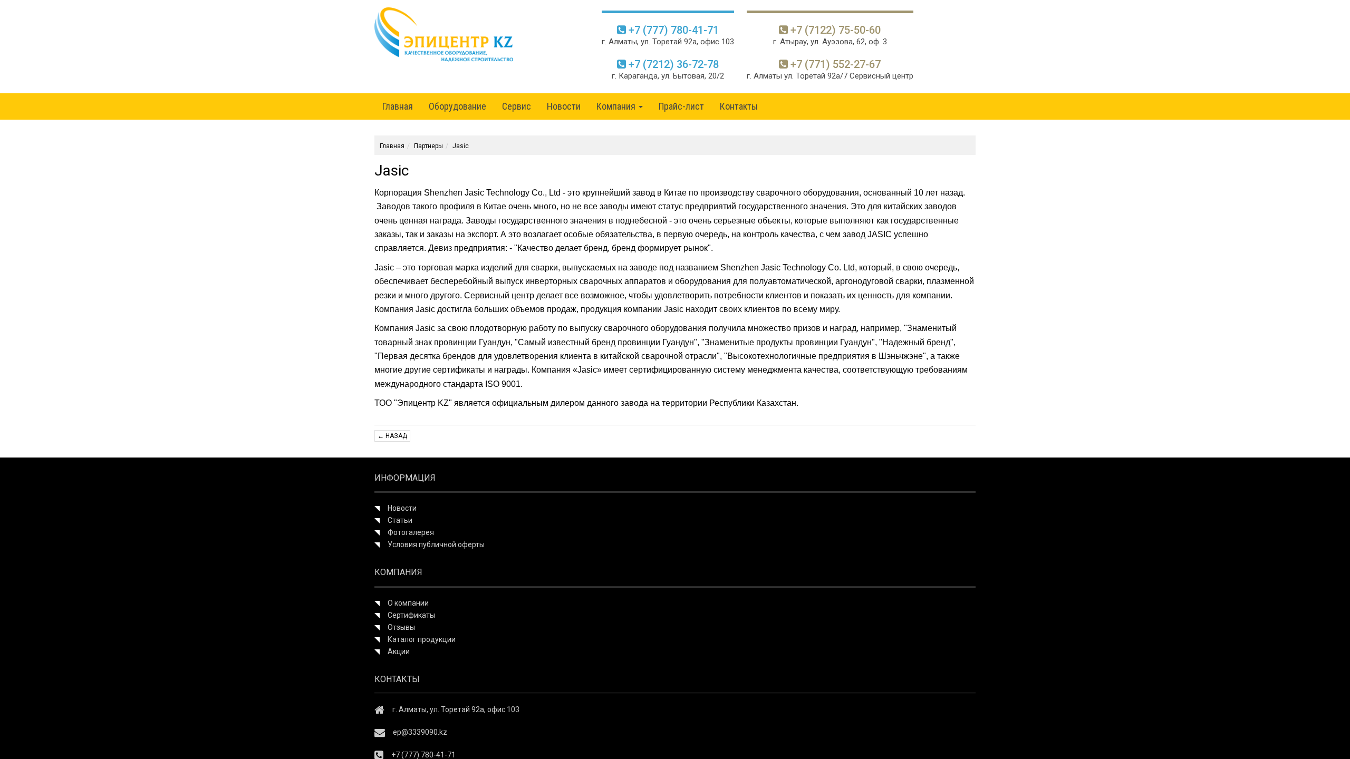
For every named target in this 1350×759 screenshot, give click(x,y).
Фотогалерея (411, 532)
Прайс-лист (681, 106)
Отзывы (401, 627)
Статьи (400, 520)
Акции (399, 651)
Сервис (516, 106)
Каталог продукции (422, 639)
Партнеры (428, 146)
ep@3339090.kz (420, 732)
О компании (408, 603)
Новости (564, 106)
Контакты (739, 106)
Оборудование (457, 106)
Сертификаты (411, 615)
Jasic (460, 146)
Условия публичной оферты (436, 544)
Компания (617, 106)
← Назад (392, 436)
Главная (397, 106)
